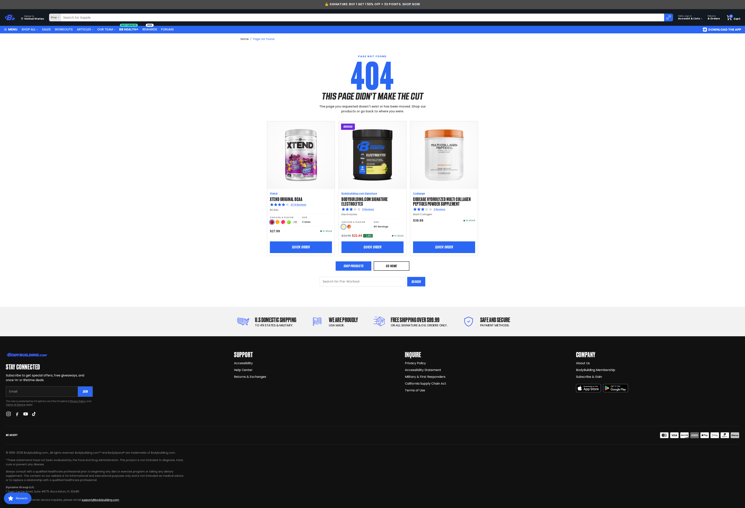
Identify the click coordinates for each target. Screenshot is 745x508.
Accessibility (243, 363)
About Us (583, 363)
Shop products (353, 266)
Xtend (273, 193)
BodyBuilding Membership (595, 370)
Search (416, 282)
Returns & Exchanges (250, 376)
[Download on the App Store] (588, 388)
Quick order (301, 247)
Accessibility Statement (423, 370)
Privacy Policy (78, 401)
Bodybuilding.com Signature (359, 193)
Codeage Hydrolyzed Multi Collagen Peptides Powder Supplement (442, 201)
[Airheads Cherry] (272, 222)
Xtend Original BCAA (286, 199)
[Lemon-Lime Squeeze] (289, 222)
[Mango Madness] (277, 222)
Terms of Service (15, 404)
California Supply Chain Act (425, 383)
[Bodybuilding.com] (10, 17)
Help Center (243, 370)
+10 (295, 222)
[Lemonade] (343, 227)
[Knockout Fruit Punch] (283, 222)
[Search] (668, 17)
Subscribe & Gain (589, 376)
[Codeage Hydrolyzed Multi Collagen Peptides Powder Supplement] (444, 155)
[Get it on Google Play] (615, 388)
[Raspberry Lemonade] (349, 227)
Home (245, 39)
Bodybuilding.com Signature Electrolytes (364, 201)
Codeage (419, 193)
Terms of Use (415, 390)
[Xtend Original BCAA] (301, 155)
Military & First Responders (425, 376)
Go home (391, 266)
